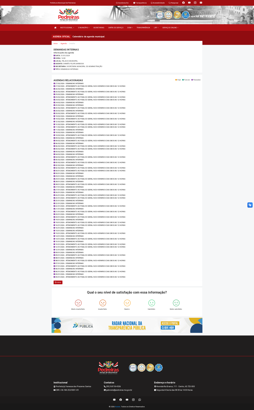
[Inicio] (55, 27)
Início (56, 43)
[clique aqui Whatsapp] (139, 399)
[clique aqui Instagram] (133, 399)
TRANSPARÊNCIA (143, 28)
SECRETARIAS (98, 28)
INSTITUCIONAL (66, 28)
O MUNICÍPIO (83, 28)
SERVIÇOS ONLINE (169, 28)
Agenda (64, 43)
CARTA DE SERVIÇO (115, 28)
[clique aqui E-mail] (114, 399)
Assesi (117, 407)
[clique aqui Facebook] (120, 399)
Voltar (58, 282)
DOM (129, 28)
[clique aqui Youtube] (127, 399)
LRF (155, 28)
